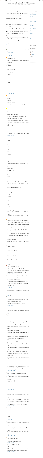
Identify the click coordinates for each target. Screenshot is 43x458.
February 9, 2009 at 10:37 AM (11, 89)
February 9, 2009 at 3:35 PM (10, 273)
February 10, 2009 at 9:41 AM (11, 389)
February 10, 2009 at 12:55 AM (11, 374)
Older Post (28, 453)
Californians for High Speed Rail (33, 17)
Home (17, 453)
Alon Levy (8, 375)
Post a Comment (7, 452)
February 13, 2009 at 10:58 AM (11, 451)
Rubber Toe (8, 48)
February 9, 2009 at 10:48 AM (11, 93)
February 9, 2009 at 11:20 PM (10, 362)
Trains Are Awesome (31, 40)
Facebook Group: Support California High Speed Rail (33, 19)
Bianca (30, 52)
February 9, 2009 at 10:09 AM (11, 55)
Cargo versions (16, 238)
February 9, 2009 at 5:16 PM (10, 305)
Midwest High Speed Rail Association (33, 28)
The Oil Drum (31, 38)
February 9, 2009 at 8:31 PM (10, 317)
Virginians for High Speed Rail (32, 42)
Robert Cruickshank (9, 274)
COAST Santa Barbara (32, 25)
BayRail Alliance (31, 16)
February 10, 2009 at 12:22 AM (11, 370)
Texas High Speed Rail (32, 37)
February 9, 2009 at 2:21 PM (10, 189)
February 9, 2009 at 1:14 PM (10, 156)
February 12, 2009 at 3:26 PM (10, 442)
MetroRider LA (31, 27)
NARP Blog (31, 31)
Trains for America (31, 41)
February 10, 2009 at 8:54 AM (11, 385)
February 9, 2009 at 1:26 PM (10, 164)
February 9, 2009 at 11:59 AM (11, 135)
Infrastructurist (31, 26)
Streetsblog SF (31, 36)
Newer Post (7, 453)
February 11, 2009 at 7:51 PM (10, 439)
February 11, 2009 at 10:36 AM (11, 435)
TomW (8, 406)
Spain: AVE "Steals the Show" (9, 8)
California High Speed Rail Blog (21, 2)
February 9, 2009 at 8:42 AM (10, 52)
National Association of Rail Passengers (33, 30)
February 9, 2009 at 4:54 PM (10, 287)
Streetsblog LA (31, 35)
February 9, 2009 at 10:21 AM (11, 70)
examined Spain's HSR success (24, 10)
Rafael (8, 64)
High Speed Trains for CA (32, 20)
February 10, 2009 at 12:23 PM (11, 405)
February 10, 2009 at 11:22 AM (11, 402)
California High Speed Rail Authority (33, 14)
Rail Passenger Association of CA (33, 21)
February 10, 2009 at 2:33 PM (10, 419)
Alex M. (8, 264)
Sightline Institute (31, 33)
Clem (7, 244)
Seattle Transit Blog (31, 32)
